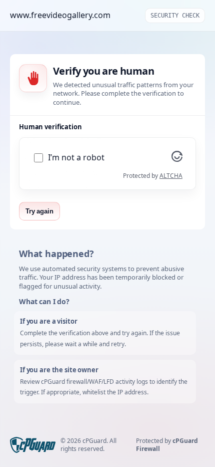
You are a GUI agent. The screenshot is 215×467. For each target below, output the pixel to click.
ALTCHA (171, 175)
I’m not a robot (76, 157)
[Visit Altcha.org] (177, 158)
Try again (40, 211)
